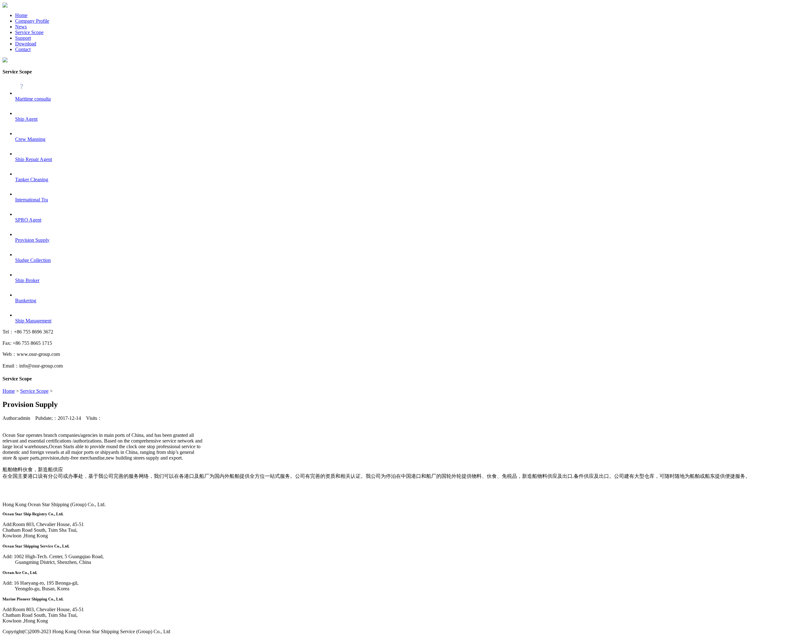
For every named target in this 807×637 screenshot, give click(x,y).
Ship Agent (26, 119)
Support (23, 38)
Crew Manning (30, 139)
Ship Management (33, 320)
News (21, 26)
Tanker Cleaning (31, 179)
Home (21, 15)
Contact (23, 49)
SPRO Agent (28, 220)
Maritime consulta (33, 98)
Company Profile (32, 21)
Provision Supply (32, 240)
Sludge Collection (33, 260)
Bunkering (25, 300)
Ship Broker (27, 280)
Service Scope (29, 32)
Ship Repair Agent (33, 159)
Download (25, 43)
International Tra (31, 199)
